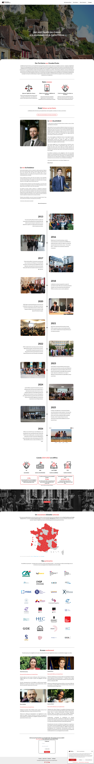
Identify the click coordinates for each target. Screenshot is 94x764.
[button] (92, 751)
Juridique (54, 758)
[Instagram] (47, 762)
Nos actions (75, 2)
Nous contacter (83, 2)
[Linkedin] (49, 762)
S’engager (90, 2)
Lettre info (47, 748)
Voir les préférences (89, 759)
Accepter (72, 759)
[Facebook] (45, 762)
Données (49, 758)
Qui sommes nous (67, 2)
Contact (40, 758)
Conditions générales (75, 762)
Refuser (80, 759)
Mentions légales (86, 762)
